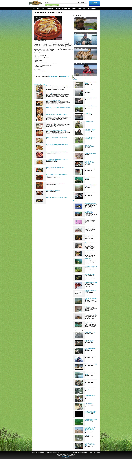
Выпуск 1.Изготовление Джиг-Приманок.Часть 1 (90, 412)
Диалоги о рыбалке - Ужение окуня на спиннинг (91, 106)
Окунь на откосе (89, 227)
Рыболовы (57, 8)
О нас (33, 452)
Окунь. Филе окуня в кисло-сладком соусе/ (57, 144)
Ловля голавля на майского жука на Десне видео (90, 373)
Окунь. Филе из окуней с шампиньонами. (56, 137)
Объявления (79, 8)
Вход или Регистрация (94, 3)
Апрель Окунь (88, 113)
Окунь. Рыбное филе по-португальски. (56, 130)
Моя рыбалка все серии (80, 63)
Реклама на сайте (50, 452)
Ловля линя (87, 435)
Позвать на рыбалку (52, 5)
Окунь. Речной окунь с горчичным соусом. (57, 197)
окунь (75, 79)
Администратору (65, 456)
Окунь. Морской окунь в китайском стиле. (56, 152)
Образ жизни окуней (89, 274)
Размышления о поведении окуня (89, 212)
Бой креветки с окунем (90, 153)
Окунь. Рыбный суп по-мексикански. (55, 183)
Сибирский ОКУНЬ (89, 121)
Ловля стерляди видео (90, 356)
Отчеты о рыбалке (50, 8)
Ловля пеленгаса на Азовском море (89, 341)
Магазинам (43, 452)
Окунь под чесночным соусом (53, 93)
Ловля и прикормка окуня (91, 282)
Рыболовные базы (66, 8)
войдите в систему (53, 76)
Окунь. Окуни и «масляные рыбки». (55, 167)
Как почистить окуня (90, 169)
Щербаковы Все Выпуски (80, 17)
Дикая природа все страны (81, 48)
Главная (34, 8)
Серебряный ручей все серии (81, 33)
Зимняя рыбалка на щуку (91, 364)
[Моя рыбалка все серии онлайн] (85, 75)
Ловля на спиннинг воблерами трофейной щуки (90, 444)
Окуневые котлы (89, 234)
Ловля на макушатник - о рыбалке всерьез (91, 420)
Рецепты (85, 8)
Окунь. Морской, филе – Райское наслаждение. (58, 107)
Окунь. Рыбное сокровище (53, 100)
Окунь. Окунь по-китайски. (53, 190)
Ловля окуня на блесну (90, 314)
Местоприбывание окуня (91, 266)
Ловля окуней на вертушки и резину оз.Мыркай (89, 162)
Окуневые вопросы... (90, 219)
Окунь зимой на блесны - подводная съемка (91, 185)
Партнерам (38, 452)
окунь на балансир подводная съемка (89, 146)
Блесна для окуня (89, 306)
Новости (74, 8)
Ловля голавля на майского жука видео (90, 404)
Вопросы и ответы (92, 8)
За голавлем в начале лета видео (90, 388)
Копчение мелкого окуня (90, 97)
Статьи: (75, 201)
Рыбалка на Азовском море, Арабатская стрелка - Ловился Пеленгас (90, 429)
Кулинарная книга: (40, 84)
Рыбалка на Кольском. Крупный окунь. (90, 138)
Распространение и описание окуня (89, 251)
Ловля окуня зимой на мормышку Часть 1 (90, 130)
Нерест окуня (88, 258)
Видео (38, 8)
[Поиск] (85, 2)
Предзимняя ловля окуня (91, 203)
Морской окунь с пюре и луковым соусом (56, 85)
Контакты (56, 452)
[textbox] (66, 2)
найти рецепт (81, 2)
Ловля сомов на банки (90, 332)
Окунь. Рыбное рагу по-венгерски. (55, 123)
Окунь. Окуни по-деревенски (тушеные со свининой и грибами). (57, 160)
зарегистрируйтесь (64, 76)
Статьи (43, 8)
